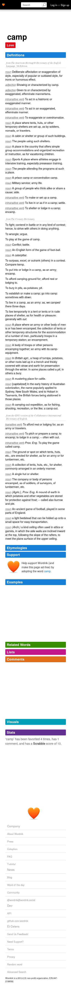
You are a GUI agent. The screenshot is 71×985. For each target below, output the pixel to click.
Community (13, 892)
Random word (14, 964)
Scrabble (39, 743)
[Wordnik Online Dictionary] (3, 4)
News (11, 869)
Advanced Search (16, 972)
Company (13, 826)
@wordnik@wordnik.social (21, 900)
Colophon (12, 849)
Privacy (11, 957)
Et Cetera (13, 926)
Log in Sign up (60, 5)
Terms (10, 949)
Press (10, 841)
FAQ (9, 856)
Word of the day (15, 885)
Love (10, 45)
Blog (9, 877)
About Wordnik (15, 834)
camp (47, 571)
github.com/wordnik (17, 921)
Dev (9, 905)
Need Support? (15, 941)
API (9, 913)
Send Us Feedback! (17, 934)
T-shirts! (11, 864)
